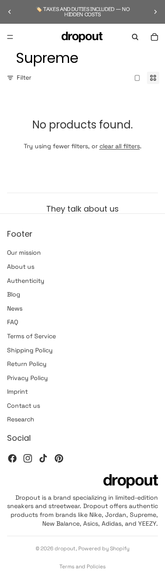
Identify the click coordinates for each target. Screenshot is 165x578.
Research (20, 420)
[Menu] (10, 37)
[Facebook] (12, 458)
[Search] (135, 37)
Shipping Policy (30, 350)
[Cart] (154, 37)
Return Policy (27, 364)
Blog (13, 294)
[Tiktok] (43, 458)
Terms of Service (31, 336)
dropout (65, 548)
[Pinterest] (59, 458)
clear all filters (119, 146)
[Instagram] (27, 458)
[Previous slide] (9, 12)
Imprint (17, 391)
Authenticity (25, 281)
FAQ (12, 322)
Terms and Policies (82, 566)
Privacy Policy (27, 378)
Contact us (23, 406)
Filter (24, 77)
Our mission (24, 253)
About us (20, 267)
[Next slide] (155, 12)
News (14, 308)
